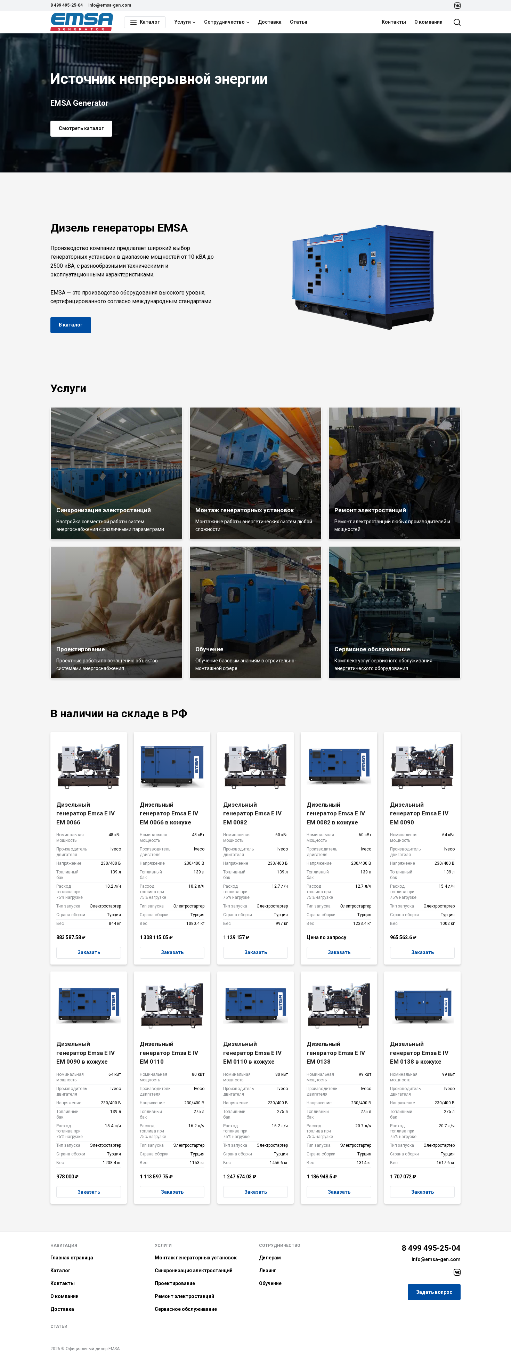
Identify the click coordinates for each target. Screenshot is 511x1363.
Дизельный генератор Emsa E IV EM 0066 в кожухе (169, 813)
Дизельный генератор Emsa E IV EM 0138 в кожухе (419, 1052)
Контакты (394, 22)
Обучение (270, 1283)
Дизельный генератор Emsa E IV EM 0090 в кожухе (85, 1052)
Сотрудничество (224, 22)
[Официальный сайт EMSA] (81, 22)
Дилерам (270, 1257)
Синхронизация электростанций (194, 1270)
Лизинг (267, 1270)
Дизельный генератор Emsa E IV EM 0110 (169, 1052)
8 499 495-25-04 (66, 5)
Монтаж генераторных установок (196, 1257)
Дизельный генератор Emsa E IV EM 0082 (252, 813)
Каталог (60, 1270)
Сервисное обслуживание (186, 1309)
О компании (428, 22)
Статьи (298, 22)
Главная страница (71, 1257)
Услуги (182, 22)
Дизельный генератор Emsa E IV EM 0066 (85, 813)
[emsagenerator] (457, 1272)
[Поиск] (457, 22)
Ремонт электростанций (184, 1296)
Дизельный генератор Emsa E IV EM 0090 (419, 813)
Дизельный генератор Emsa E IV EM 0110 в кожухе (252, 1052)
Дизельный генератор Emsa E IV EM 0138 (336, 1052)
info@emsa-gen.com (109, 5)
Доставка (270, 22)
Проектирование (175, 1283)
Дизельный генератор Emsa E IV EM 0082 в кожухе (336, 813)
